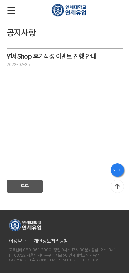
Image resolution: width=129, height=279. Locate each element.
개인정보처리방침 (51, 241)
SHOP (117, 170)
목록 (25, 186)
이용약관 (17, 241)
